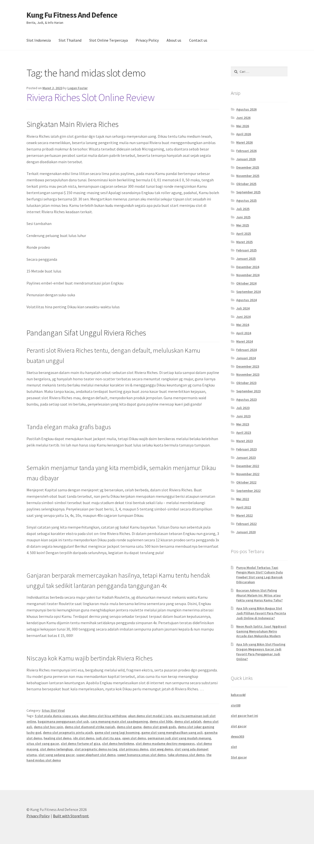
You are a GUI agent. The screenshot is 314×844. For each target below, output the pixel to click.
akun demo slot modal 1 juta (150, 716)
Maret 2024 (244, 341)
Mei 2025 (242, 225)
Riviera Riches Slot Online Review (90, 97)
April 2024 (243, 333)
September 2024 (248, 291)
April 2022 (243, 507)
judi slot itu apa (108, 738)
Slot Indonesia (38, 40)
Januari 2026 (246, 159)
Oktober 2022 (246, 482)
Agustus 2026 (246, 109)
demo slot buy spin (48, 727)
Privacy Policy (147, 40)
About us (174, 40)
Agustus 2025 (246, 200)
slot (234, 747)
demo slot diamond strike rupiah (90, 727)
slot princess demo (133, 749)
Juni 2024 (243, 316)
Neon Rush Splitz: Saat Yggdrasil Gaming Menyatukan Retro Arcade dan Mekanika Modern (261, 631)
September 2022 (248, 490)
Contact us (198, 40)
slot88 (235, 705)
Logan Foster (77, 88)
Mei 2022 (242, 499)
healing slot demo (57, 738)
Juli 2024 (242, 308)
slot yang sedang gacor (57, 755)
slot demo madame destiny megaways (165, 743)
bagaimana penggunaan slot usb (63, 721)
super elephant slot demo (96, 755)
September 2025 (248, 192)
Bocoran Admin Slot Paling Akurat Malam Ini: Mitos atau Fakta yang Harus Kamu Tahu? (259, 595)
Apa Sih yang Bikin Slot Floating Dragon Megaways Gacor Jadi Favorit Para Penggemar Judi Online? (260, 651)
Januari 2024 (246, 358)
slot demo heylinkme (118, 743)
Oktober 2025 (246, 184)
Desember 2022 (247, 466)
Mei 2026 (242, 126)
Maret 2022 (244, 515)
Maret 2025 (244, 242)
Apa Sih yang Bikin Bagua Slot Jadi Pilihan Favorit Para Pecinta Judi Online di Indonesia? (261, 613)
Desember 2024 (247, 267)
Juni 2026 (243, 117)
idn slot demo (83, 738)
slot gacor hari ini (244, 715)
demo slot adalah (187, 721)
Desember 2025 (247, 167)
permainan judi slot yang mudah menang (179, 738)
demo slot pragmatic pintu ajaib (68, 732)
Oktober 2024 (246, 283)
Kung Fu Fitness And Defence (71, 15)
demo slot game (129, 727)
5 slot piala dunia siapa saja (56, 716)
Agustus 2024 (246, 300)
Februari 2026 (246, 151)
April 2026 (243, 134)
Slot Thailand (70, 40)
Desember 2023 (247, 366)
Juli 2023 (242, 408)
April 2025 (243, 233)
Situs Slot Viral (53, 710)
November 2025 (247, 176)
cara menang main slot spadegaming (119, 721)
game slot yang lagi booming (117, 732)
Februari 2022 (246, 523)
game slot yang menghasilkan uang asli (172, 732)
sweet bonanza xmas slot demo (141, 755)
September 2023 (248, 391)
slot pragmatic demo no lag (96, 749)
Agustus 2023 (246, 399)
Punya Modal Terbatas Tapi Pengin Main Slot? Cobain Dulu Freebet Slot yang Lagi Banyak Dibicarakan (259, 574)
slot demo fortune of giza (80, 743)
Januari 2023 (246, 457)
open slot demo (134, 738)
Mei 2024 (242, 325)
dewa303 (237, 736)
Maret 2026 (244, 142)
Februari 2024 (246, 350)
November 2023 (247, 374)
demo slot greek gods (159, 727)
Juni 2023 (243, 416)
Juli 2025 (242, 209)
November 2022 (247, 474)
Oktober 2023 (246, 383)
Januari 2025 (246, 258)
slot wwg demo (161, 749)
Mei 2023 (242, 424)
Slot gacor (239, 757)
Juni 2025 (243, 217)
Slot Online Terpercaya (108, 40)
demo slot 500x (161, 721)
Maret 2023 (244, 441)
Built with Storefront (71, 815)
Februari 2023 (246, 449)
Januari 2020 (246, 532)
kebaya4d (238, 695)
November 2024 (247, 275)
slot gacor (239, 726)
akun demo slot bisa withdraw (103, 716)
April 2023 (243, 432)
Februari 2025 (246, 250)
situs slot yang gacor (42, 743)
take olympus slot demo (186, 755)
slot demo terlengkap (56, 749)
